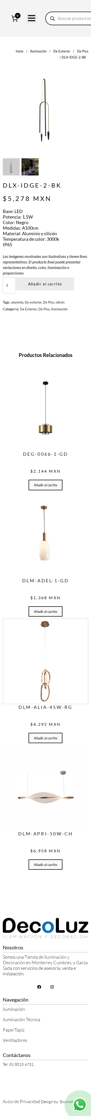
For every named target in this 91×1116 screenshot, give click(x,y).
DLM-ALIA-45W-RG (45, 707)
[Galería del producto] (45, 110)
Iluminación (38, 51)
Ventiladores (15, 1040)
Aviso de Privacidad (21, 1101)
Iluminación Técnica (21, 1019)
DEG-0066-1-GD (45, 454)
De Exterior (61, 51)
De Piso (82, 51)
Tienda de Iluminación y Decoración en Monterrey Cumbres (37, 959)
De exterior (33, 302)
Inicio (19, 51)
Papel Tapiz (14, 1030)
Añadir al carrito (45, 284)
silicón (60, 302)
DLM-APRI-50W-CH (45, 833)
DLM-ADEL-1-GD (45, 580)
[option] (30, 166)
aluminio (17, 302)
